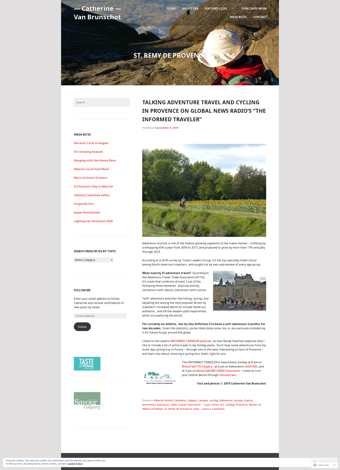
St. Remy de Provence (178, 409)
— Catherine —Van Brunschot (97, 12)
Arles (215, 404)
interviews (149, 404)
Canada (203, 400)
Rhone (253, 404)
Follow (82, 327)
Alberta (158, 400)
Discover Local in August (91, 143)
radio (173, 404)
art (222, 404)
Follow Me (82, 290)
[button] (160, 377)
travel (182, 404)
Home (171, 8)
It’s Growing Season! (88, 152)
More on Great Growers (90, 178)
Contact (260, 17)
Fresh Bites (238, 17)
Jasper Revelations (87, 212)
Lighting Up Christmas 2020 (93, 221)
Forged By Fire (84, 204)
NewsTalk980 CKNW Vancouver (218, 371)
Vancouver (194, 404)
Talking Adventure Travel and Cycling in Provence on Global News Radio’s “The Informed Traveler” (204, 111)
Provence (242, 404)
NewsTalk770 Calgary (197, 366)
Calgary (192, 400)
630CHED (251, 366)
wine (196, 409)
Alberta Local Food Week (91, 169)
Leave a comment (213, 409)
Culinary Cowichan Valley (91, 195)
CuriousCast (227, 375)
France (248, 400)
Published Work (254, 8)
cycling (213, 400)
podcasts (163, 404)
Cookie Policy (75, 463)
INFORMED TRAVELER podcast (191, 341)
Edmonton (226, 400)
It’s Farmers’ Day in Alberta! (93, 186)
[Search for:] (101, 102)
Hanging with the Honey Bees (95, 160)
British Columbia (175, 400)
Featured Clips (216, 8)
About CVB (190, 8)
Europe (238, 400)
